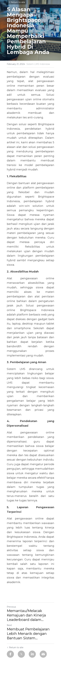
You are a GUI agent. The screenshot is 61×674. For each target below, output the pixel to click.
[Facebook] (10, 654)
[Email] (43, 654)
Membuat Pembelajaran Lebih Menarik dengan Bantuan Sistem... (28, 633)
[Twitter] (21, 654)
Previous (11, 606)
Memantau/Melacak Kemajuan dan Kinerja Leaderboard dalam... (26, 615)
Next (9, 625)
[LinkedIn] (32, 654)
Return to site (18, 2)
